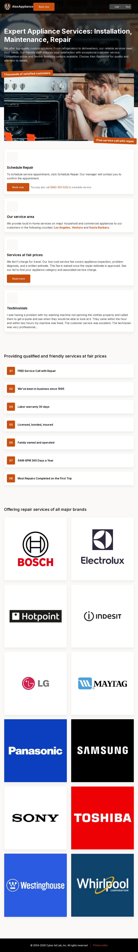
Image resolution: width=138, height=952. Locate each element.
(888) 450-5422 (59, 187)
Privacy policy (100, 945)
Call (117, 6)
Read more (18, 278)
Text (128, 6)
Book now (44, 6)
